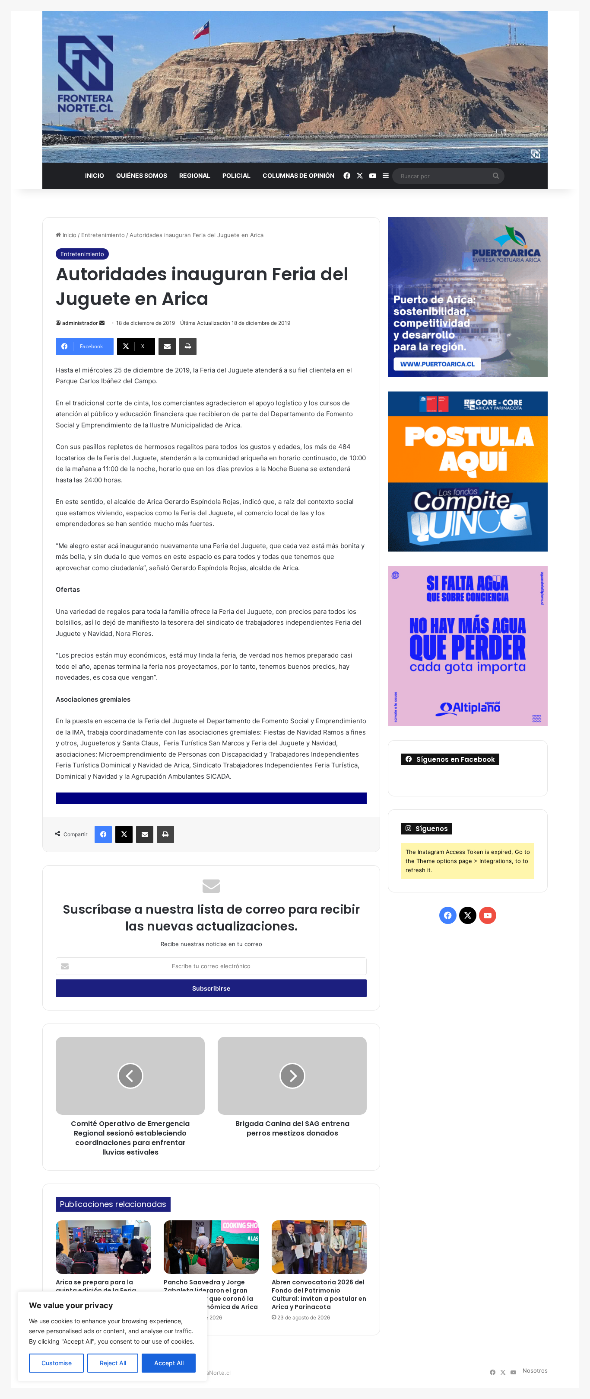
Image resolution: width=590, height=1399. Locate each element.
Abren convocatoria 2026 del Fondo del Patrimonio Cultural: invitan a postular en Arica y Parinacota (319, 1294)
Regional (194, 175)
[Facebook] (103, 834)
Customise (56, 1363)
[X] (124, 834)
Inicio (94, 175)
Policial (236, 175)
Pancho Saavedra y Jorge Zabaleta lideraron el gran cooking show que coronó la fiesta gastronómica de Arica (211, 1294)
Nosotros (535, 1370)
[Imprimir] (188, 346)
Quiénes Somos (141, 175)
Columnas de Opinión (298, 175)
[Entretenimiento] (295, 87)
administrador (80, 323)
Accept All (169, 1363)
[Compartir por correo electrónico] (167, 346)
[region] (112, 1336)
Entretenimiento (103, 234)
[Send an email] (102, 323)
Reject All (113, 1363)
